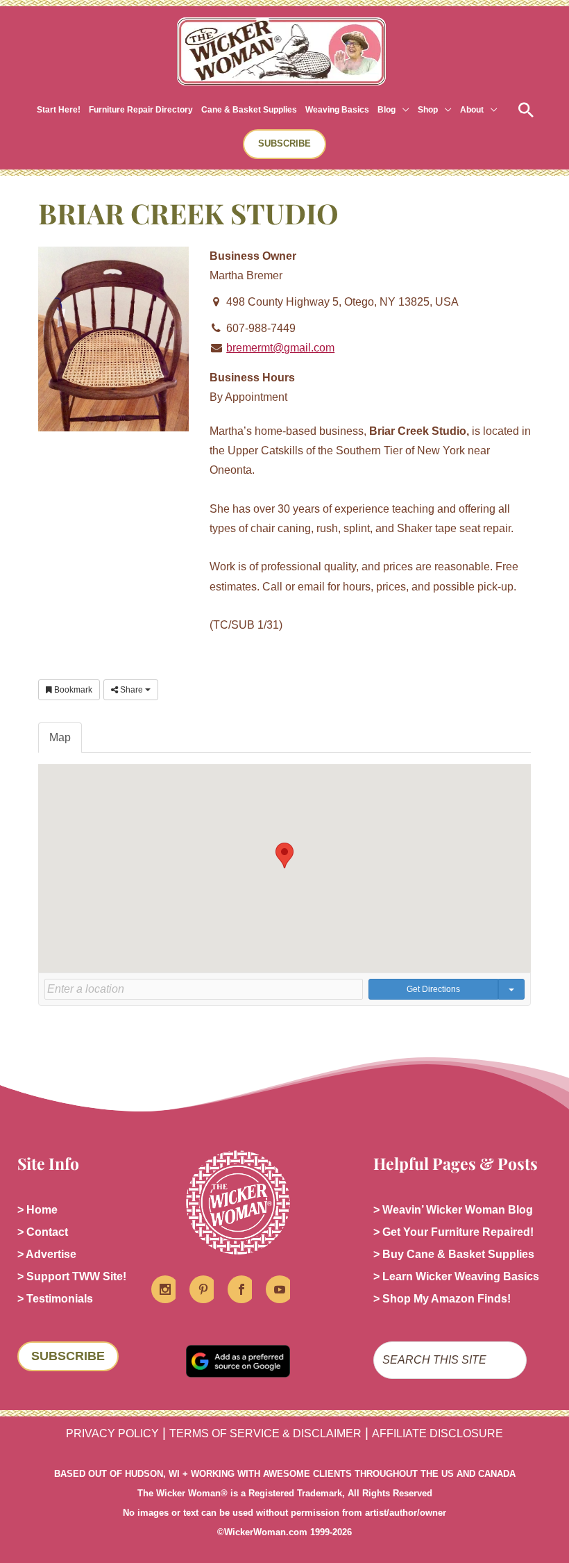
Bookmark (72, 690)
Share (131, 690)
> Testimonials (55, 1299)
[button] (402, 109)
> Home (37, 1210)
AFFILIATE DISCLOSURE (437, 1433)
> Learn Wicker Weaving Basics (456, 1276)
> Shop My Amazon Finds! (442, 1299)
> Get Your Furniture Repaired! (453, 1232)
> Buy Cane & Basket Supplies (453, 1254)
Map (60, 737)
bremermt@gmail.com (280, 348)
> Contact (42, 1232)
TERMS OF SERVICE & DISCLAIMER (265, 1433)
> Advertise (46, 1254)
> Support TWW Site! (71, 1276)
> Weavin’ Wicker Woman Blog (453, 1210)
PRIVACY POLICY (112, 1433)
